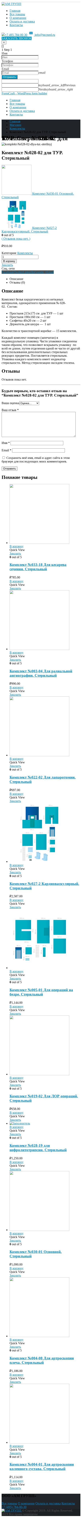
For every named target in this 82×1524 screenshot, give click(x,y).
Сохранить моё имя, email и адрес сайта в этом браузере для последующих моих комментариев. (36, 459)
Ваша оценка (10, 403)
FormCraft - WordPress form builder (24, 93)
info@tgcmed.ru (44, 34)
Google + (40, 272)
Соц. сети (8, 268)
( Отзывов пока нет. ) (16, 238)
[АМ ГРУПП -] (11, 4)
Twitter (18, 272)
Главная (15, 10)
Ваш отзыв (10, 410)
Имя (6, 443)
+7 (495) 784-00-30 (14, 1507)
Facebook (8, 272)
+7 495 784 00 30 (16, 34)
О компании (18, 18)
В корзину (9, 261)
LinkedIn (28, 272)
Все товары (17, 14)
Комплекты (25, 253)
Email (50, 272)
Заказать (7, 265)
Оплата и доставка (22, 21)
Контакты (16, 25)
